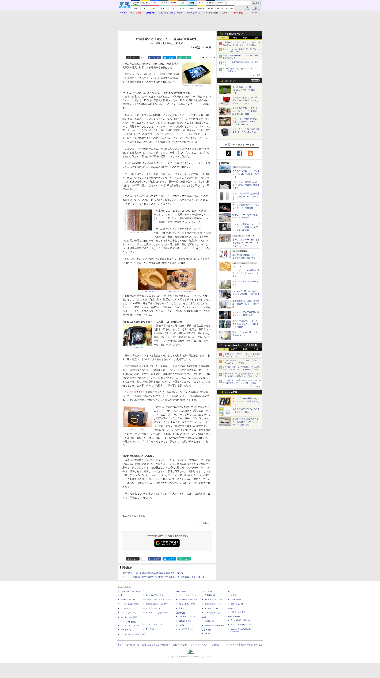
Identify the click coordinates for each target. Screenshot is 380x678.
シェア (156, 58)
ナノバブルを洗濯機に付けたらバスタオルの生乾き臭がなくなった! (245, 401)
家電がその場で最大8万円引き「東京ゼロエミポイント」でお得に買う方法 (245, 422)
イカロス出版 (207, 591)
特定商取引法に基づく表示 (251, 645)
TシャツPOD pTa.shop (240, 620)
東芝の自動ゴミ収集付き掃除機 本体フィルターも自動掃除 (245, 304)
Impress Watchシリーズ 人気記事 (241, 345)
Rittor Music (181, 591)
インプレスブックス (154, 625)
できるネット (126, 630)
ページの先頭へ (204, 523)
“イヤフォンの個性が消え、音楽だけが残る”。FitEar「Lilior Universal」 (245, 121)
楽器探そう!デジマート (188, 599)
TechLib (208, 634)
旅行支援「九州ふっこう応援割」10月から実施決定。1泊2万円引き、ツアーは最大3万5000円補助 (242, 369)
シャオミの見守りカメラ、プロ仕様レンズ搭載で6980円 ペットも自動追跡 (246, 227)
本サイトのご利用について (128, 645)
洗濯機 (224, 13)
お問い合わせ (147, 645)
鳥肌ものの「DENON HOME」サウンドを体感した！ (244, 90)
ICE (229, 591)
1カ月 (256, 38)
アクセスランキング (234, 34)
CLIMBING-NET (185, 621)
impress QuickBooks (239, 604)
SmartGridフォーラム (154, 595)
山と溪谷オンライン (187, 616)
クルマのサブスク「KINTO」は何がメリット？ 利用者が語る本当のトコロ (246, 111)
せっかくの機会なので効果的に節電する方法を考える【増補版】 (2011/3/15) (163, 577)
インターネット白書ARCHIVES (133, 634)
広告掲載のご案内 (163, 645)
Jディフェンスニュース (214, 599)
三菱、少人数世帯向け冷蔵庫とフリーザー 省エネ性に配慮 (245, 196)
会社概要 (215, 645)
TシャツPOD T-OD (187, 604)
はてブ (171, 58)
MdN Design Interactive (214, 625)
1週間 (245, 38)
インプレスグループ (230, 645)
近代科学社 (180, 625)
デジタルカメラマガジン (131, 625)
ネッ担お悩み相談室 (129, 617)
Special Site (230, 81)
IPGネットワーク (235, 616)
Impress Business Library (156, 604)
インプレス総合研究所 (130, 604)
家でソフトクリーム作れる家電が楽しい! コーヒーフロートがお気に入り (245, 242)
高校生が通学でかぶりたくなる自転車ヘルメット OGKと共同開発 (245, 324)
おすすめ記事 (231, 392)
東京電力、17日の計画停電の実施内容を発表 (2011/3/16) (153, 573)
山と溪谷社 (180, 613)
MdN (204, 617)
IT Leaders (125, 608)
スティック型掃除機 (210, 13)
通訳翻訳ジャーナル (213, 604)
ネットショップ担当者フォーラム (159, 599)
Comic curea (236, 599)
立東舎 (181, 608)
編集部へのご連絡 (180, 645)
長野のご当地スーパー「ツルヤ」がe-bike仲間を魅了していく (245, 174)
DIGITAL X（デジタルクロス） (158, 613)
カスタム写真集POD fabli (241, 625)
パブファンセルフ (238, 612)
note (186, 58)
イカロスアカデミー (213, 613)
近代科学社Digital (186, 629)
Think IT (124, 595)
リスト (143, 58)
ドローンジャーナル (129, 613)
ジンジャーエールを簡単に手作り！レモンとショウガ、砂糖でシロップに (245, 273)
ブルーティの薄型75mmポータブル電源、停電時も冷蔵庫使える (245, 185)
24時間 (234, 38)
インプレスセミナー (154, 608)
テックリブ (206, 630)
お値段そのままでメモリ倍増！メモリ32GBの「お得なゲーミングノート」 (245, 100)
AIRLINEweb (210, 595)
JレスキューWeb (211, 608)
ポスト (134, 58)
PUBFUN (231, 608)
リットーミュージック (188, 595)
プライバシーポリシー (200, 645)
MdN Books (209, 621)
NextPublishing (152, 629)
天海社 (233, 595)
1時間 (223, 38)
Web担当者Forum (128, 599)
